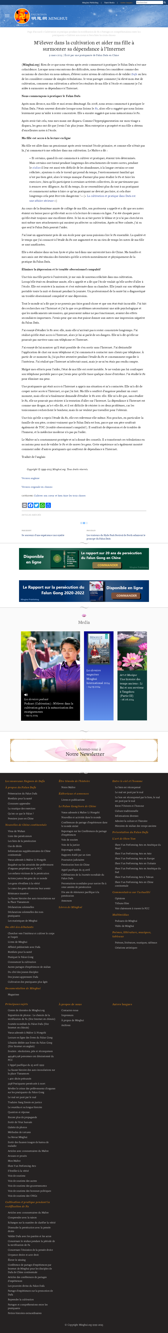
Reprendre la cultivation (21, 1299)
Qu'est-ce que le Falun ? (21, 813)
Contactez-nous (69, 1010)
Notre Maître (68, 787)
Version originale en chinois (37, 487)
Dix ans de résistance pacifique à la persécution (80, 893)
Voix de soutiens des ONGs (22, 1195)
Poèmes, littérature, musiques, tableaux (136, 942)
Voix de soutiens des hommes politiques (29, 1190)
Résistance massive (18, 893)
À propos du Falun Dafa (20, 787)
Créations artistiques (126, 947)
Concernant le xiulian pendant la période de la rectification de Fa (31, 1242)
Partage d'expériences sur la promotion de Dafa (30, 1292)
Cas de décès (15, 846)
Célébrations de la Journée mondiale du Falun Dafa (82, 876)
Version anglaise (31, 478)
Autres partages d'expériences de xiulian (29, 966)
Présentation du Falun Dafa (22, 793)
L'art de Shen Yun (124, 839)
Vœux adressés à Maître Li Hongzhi (27, 1032)
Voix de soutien (69, 839)
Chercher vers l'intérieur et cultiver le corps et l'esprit (31, 935)
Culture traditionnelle (126, 810)
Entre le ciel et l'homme (127, 781)
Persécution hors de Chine (75, 864)
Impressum (67, 1015)
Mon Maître (14, 1160)
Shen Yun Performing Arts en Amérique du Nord (138, 846)
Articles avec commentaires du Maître (28, 1150)
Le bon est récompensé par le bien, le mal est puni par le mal (137, 798)
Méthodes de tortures (19, 1132)
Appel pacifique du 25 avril (75, 869)
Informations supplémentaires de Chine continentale (29, 852)
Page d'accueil (34, 31)
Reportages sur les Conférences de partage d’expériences (84, 832)
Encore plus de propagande (22, 1117)
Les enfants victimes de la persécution (28, 873)
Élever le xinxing (17, 1259)
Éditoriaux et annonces (74, 793)
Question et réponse (19, 1112)
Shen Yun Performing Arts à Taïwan (134, 876)
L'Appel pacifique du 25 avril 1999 (26, 1064)
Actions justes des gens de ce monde (27, 878)
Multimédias (120, 915)
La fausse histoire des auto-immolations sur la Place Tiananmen (31, 900)
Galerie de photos (17, 1127)
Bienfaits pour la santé (20, 798)
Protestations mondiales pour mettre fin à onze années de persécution (83, 885)
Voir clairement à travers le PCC (132, 908)
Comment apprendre (19, 803)
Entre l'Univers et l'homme (129, 805)
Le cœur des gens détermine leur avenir (29, 888)
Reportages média (71, 849)
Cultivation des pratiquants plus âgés (28, 981)
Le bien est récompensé (127, 787)
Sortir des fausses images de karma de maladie (28, 1143)
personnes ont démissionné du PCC (31, 1057)
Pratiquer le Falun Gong (20, 957)
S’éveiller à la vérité (18, 1170)
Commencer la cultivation (22, 961)
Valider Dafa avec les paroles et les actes (29, 1236)
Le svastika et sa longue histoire (25, 1107)
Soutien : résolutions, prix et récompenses (30, 1051)
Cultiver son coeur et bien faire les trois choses (91, 35)
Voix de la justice (70, 844)
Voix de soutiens (16, 1175)
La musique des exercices (21, 808)
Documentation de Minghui (23, 988)
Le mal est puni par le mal (129, 792)
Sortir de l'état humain (20, 1122)
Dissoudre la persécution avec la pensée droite (29, 1229)
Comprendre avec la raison (22, 1217)
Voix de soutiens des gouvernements (27, 1185)
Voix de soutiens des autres (22, 1180)
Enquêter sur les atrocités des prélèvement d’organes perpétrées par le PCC (30, 866)
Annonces (66, 900)
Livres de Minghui (70, 907)
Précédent (27, 530)
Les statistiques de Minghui (22, 920)
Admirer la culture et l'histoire (131, 820)
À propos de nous (70, 1004)
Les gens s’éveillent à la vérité (24, 883)
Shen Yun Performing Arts (22, 1165)
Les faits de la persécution (22, 840)
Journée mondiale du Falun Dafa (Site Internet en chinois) (28, 1025)
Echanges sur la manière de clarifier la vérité (31, 1222)
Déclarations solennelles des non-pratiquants (26, 913)
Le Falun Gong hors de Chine (77, 806)
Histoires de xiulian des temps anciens (135, 825)
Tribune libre (122, 903)
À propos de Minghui (72, 1020)
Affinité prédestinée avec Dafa (24, 946)
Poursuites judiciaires (72, 859)
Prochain (91, 530)
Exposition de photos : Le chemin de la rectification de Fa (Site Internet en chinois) (31, 1016)
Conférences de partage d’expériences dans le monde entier (84, 824)
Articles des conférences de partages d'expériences (27, 1278)
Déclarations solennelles (21, 907)
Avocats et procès (17, 1155)
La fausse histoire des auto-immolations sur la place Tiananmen (31, 1071)
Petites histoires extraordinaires (25, 1313)
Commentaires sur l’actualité (131, 892)
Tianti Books (109, 2)
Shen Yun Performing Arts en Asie (133, 853)
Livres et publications (72, 799)
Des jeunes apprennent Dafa (23, 976)
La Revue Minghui (17, 1137)
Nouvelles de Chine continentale (26, 825)
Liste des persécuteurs (20, 836)
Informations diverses (126, 815)
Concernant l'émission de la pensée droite (30, 1249)
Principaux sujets (16, 1004)
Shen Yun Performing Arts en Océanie (135, 863)
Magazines (13, 994)
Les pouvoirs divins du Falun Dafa (26, 1285)
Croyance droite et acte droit (23, 1254)
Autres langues (126, 2)
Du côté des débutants (19, 927)
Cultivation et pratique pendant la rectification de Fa (72, 31)
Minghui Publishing (90, 2)
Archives (65, 1025)
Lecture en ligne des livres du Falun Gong (30, 1037)
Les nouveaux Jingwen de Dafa (25, 781)
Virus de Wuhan (16, 831)
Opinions (120, 898)
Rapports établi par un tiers (76, 854)
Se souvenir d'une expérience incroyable (43, 535)
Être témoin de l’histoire (74, 781)
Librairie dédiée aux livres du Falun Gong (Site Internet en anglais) (30, 1044)
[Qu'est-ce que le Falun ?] (22, 16)
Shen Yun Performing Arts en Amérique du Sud (138, 870)
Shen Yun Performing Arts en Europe (135, 858)
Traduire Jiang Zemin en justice (25, 1102)
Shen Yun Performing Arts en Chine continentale (134, 883)
